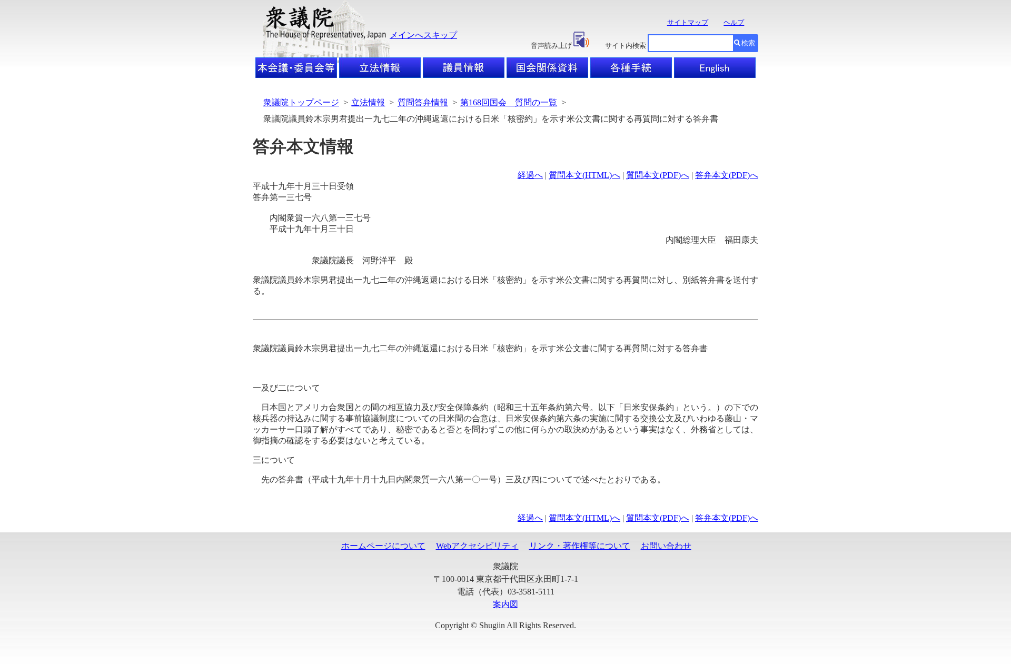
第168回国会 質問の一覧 (508, 102)
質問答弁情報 (423, 102)
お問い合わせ (666, 545)
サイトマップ (687, 22)
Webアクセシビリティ (477, 545)
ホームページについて (383, 545)
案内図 (505, 604)
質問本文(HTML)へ (584, 175)
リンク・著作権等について (579, 545)
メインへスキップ (423, 35)
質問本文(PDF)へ (657, 175)
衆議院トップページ (301, 102)
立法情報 (368, 102)
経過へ (530, 175)
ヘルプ (733, 22)
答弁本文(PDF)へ (726, 175)
